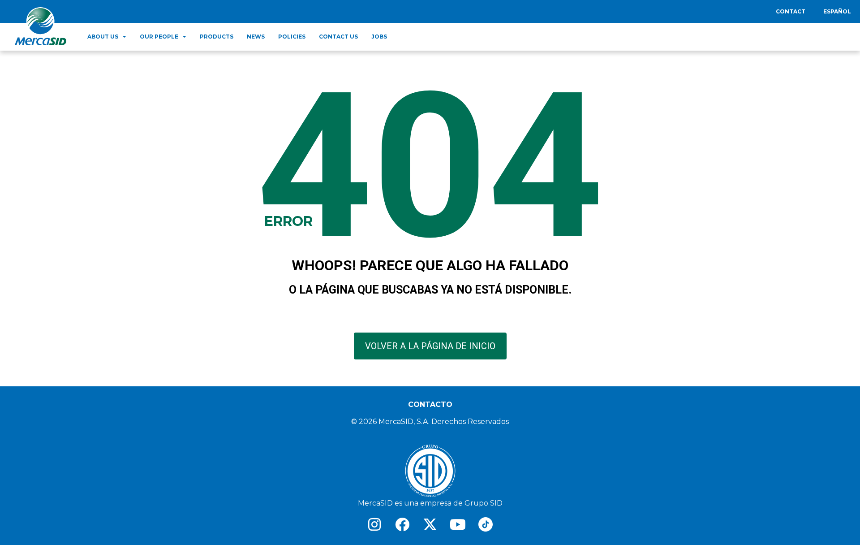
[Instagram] (374, 524)
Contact (790, 11)
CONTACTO (430, 404)
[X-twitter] (430, 524)
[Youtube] (458, 524)
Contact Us (338, 36)
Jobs (379, 36)
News (256, 36)
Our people (159, 36)
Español (837, 11)
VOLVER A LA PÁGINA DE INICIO (430, 346)
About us (102, 36)
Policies (291, 36)
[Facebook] (402, 524)
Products (216, 36)
